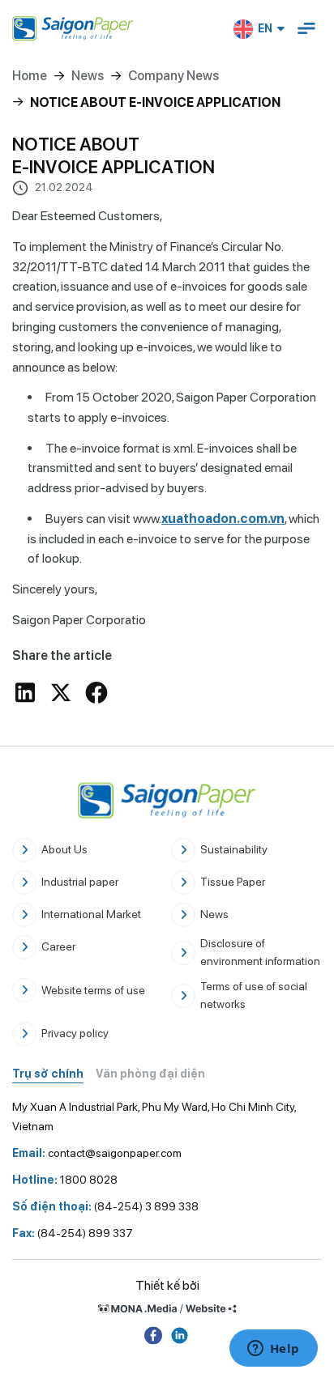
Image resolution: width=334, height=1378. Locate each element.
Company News (173, 75)
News (87, 75)
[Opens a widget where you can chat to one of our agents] (273, 1349)
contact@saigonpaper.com (97, 1152)
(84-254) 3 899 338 (105, 1206)
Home (29, 75)
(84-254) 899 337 (72, 1233)
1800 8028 (65, 1179)
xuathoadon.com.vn (223, 518)
